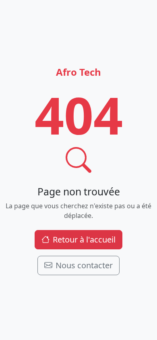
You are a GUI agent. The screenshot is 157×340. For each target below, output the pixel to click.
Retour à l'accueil (84, 239)
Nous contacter (84, 265)
